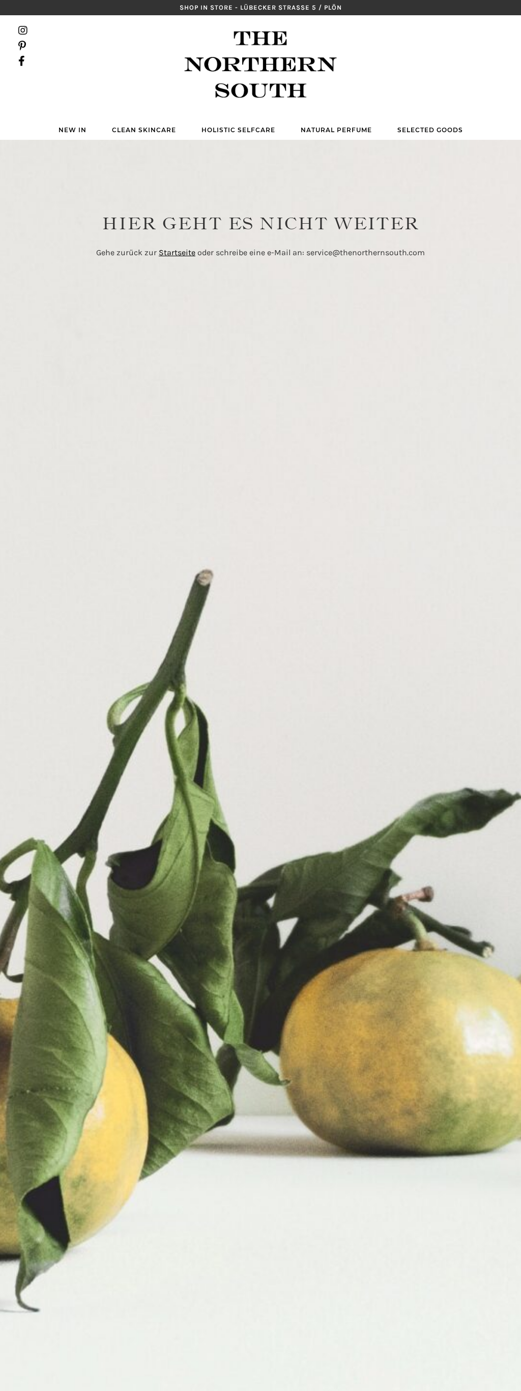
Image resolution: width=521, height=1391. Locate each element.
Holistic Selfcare (238, 130)
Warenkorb (498, 46)
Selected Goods (430, 130)
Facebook (22, 61)
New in (72, 130)
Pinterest (22, 45)
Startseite (177, 252)
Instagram (22, 30)
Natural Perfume (336, 130)
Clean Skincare (144, 130)
